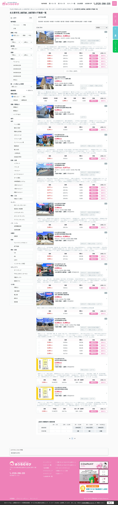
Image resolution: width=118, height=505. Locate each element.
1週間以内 (24, 100)
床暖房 (16, 236)
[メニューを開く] (114, 3)
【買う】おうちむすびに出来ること (66, 462)
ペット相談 (17, 124)
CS (15, 252)
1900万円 (78, 427)
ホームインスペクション (63, 468)
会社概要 (80, 3)
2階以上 (16, 287)
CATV (15, 260)
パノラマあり (17, 114)
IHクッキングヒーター (20, 205)
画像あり (15, 107)
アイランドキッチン (19, 219)
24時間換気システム (19, 181)
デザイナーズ (17, 135)
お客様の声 (88, 3)
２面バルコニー (18, 185)
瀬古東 (64, 31)
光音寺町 (64, 387)
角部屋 (16, 302)
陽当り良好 (17, 128)
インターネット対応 (19, 263)
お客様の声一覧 (48, 476)
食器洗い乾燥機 (18, 208)
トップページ (47, 462)
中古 (30, 35)
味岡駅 (72, 21)
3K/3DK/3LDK (17, 72)
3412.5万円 (89, 427)
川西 (64, 264)
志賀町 (63, 106)
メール (115, 20)
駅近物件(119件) (15, 453)
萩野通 (63, 77)
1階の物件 (17, 291)
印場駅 (90, 21)
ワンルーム (16, 61)
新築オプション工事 (62, 471)
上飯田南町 (64, 293)
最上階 (16, 294)
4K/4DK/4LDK (17, 76)
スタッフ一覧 (71, 3)
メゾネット (17, 163)
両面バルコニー (18, 192)
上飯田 (64, 41)
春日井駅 (46, 21)
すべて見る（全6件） (72, 71)
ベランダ (16, 167)
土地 (14, 28)
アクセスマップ (48, 471)
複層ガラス (17, 281)
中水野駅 (57, 21)
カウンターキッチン (19, 216)
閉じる (110, 502)
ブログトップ (47, 473)
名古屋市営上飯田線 (61, 272)
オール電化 (17, 177)
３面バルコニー (18, 188)
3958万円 (100, 427)
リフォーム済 (17, 138)
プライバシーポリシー (22, 498)
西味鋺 (63, 203)
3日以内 (15, 100)
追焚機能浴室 (17, 226)
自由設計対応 (17, 157)
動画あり (15, 110)
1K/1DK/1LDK (17, 65)
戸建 (24, 25)
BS (15, 256)
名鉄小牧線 (59, 41)
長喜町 (63, 232)
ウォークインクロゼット (20, 242)
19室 (101, 431)
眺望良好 (16, 146)
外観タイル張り (18, 198)
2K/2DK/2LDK (17, 69)
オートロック (17, 270)
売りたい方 (61, 3)
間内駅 (67, 21)
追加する (103, 55)
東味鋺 (63, 318)
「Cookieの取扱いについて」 (88, 502)
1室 (78, 431)
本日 (24, 96)
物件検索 (44, 3)
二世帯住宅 (17, 153)
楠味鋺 (63, 163)
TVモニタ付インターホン (21, 273)
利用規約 (12, 498)
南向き (16, 298)
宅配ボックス (17, 277)
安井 (63, 134)
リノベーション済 (19, 142)
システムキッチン (19, 212)
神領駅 (52, 21)
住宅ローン (60, 473)
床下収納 (16, 246)
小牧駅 (85, 21)
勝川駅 (62, 21)
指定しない (16, 35)
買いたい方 (52, 3)
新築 (24, 35)
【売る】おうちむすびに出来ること (66, 465)
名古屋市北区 (59, 77)
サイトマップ (33, 498)
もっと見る (90, 50)
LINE (115, 47)
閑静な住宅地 (17, 131)
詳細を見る (93, 55)
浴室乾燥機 (17, 229)
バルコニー (17, 170)
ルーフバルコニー (19, 174)
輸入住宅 (16, 149)
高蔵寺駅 (40, 21)
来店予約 (115, 34)
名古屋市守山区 (59, 31)
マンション (16, 25)
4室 (89, 431)
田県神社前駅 (78, 21)
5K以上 (15, 79)
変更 (30, 18)
